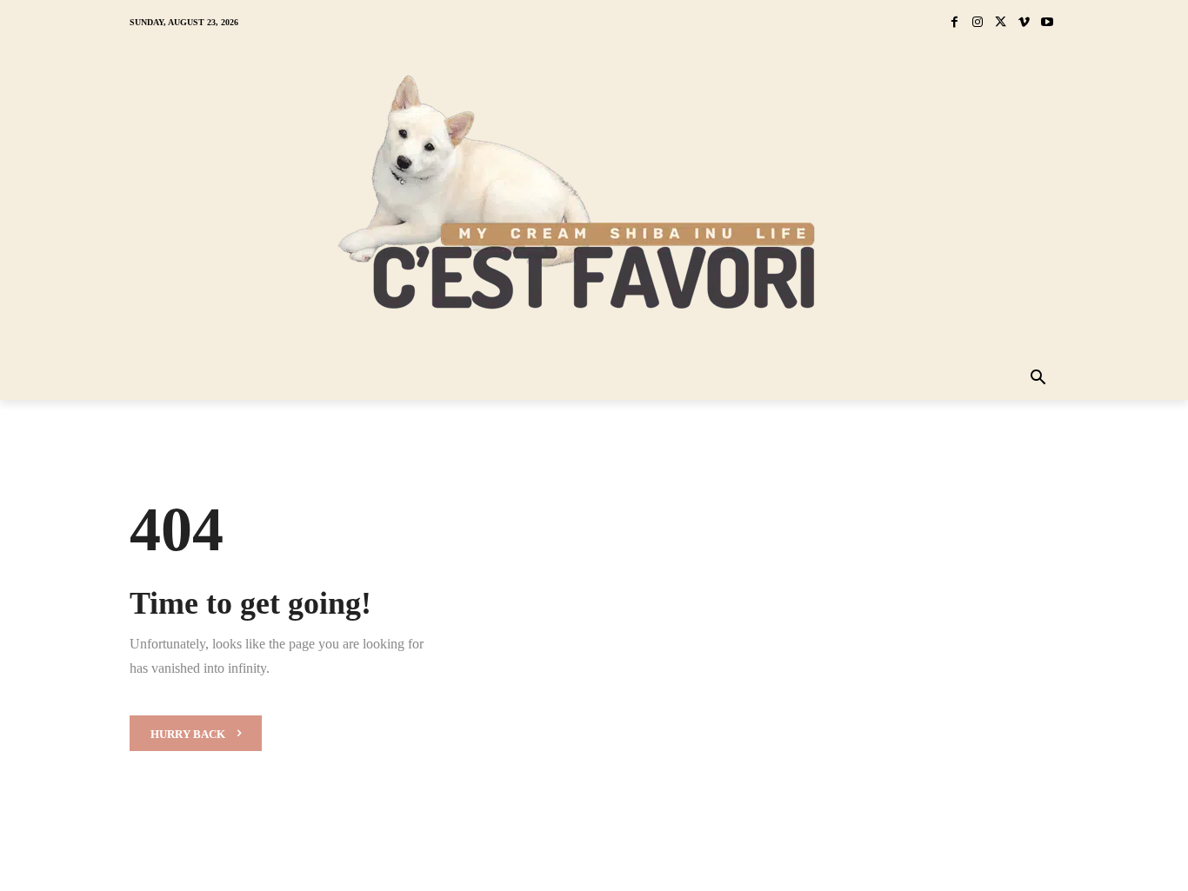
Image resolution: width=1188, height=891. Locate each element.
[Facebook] (954, 23)
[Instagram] (978, 23)
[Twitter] (1000, 23)
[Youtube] (1046, 23)
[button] (1038, 379)
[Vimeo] (1024, 23)
